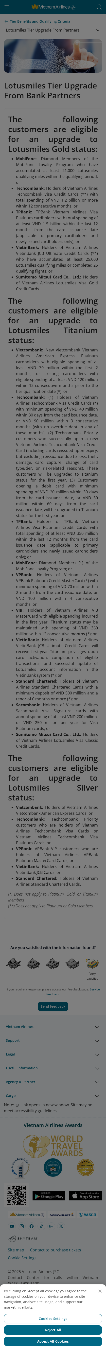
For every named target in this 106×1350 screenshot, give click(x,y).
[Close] (100, 1291)
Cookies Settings (53, 1318)
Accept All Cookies (53, 1341)
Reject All (53, 1330)
